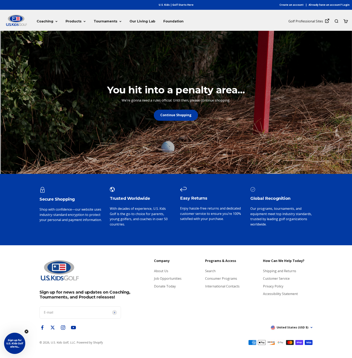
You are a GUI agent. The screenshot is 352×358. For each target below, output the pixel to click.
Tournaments (105, 21)
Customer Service (276, 278)
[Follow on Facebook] (42, 327)
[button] (14, 343)
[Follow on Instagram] (63, 327)
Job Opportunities (168, 278)
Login (346, 5)
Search (210, 271)
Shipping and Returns (279, 271)
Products (73, 21)
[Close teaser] (26, 331)
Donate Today (165, 286)
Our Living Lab (142, 21)
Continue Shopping (175, 115)
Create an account (291, 5)
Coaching (45, 21)
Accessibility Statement (280, 294)
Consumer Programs (221, 278)
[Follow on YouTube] (73, 327)
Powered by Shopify (90, 342)
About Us (161, 271)
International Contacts (222, 286)
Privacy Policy (273, 286)
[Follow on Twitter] (52, 327)
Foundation (173, 21)
